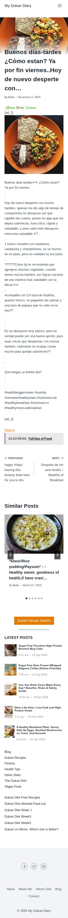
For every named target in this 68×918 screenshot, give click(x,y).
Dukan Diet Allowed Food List (25, 803)
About (11, 889)
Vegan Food (13, 786)
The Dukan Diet (15, 780)
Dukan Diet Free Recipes (22, 797)
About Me (25, 889)
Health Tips (12, 44)
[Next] (57, 554)
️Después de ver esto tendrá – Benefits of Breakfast (52, 469)
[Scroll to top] (58, 912)
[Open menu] (59, 5)
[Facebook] (24, 866)
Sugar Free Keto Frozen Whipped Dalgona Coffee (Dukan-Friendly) (40, 667)
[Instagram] (43, 866)
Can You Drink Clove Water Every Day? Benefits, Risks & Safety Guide (40, 687)
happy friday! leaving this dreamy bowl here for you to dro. (17, 469)
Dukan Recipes (15, 758)
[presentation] (34, 534)
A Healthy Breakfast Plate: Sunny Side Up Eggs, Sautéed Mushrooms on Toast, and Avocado (39, 730)
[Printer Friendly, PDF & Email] (21, 107)
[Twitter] (34, 866)
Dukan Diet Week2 (18, 823)
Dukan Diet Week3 (18, 816)
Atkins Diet (43, 889)
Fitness (10, 763)
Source (10, 430)
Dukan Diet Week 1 (18, 810)
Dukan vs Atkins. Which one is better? (32, 829)
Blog (8, 752)
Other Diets (13, 775)
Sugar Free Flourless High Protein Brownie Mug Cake (40, 647)
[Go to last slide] (11, 554)
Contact (34, 896)
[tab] (26, 598)
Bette (11, 97)
